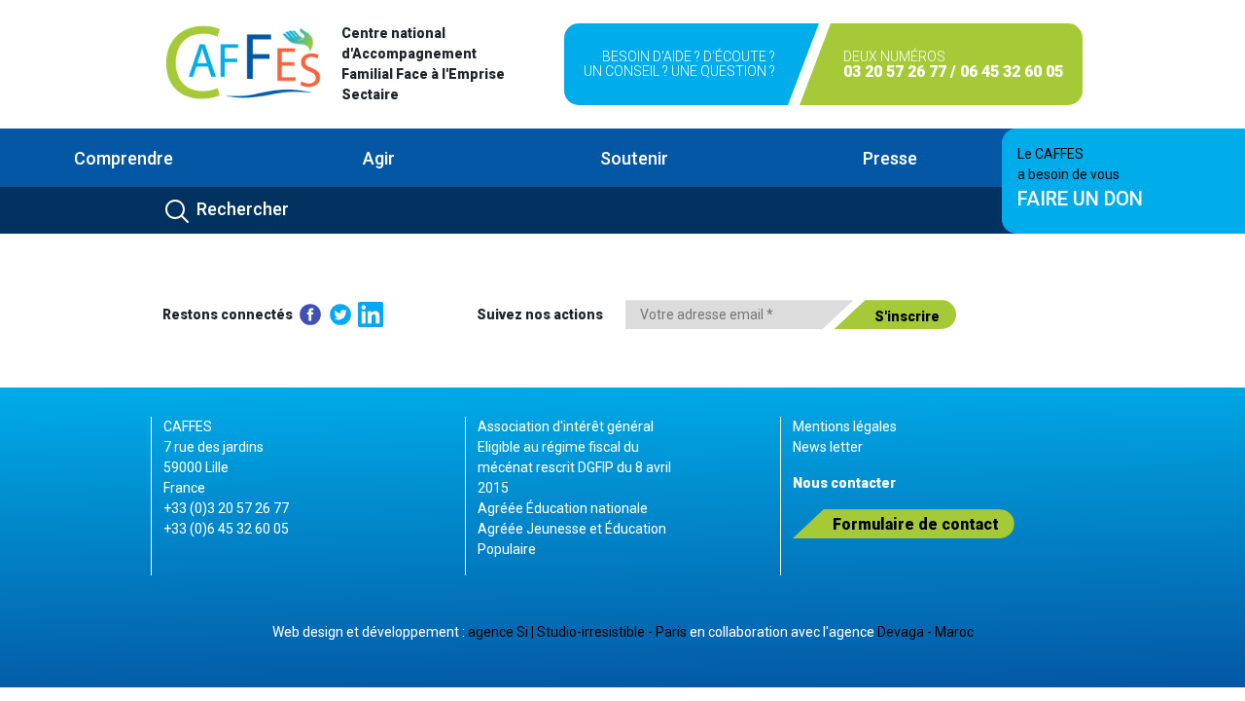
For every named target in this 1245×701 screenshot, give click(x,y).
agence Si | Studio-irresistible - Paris (577, 632)
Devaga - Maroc (925, 632)
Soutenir (634, 158)
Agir (379, 158)
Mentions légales (845, 426)
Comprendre (123, 158)
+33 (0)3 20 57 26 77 (226, 508)
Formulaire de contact (916, 524)
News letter (828, 447)
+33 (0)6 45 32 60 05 (226, 528)
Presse (890, 158)
